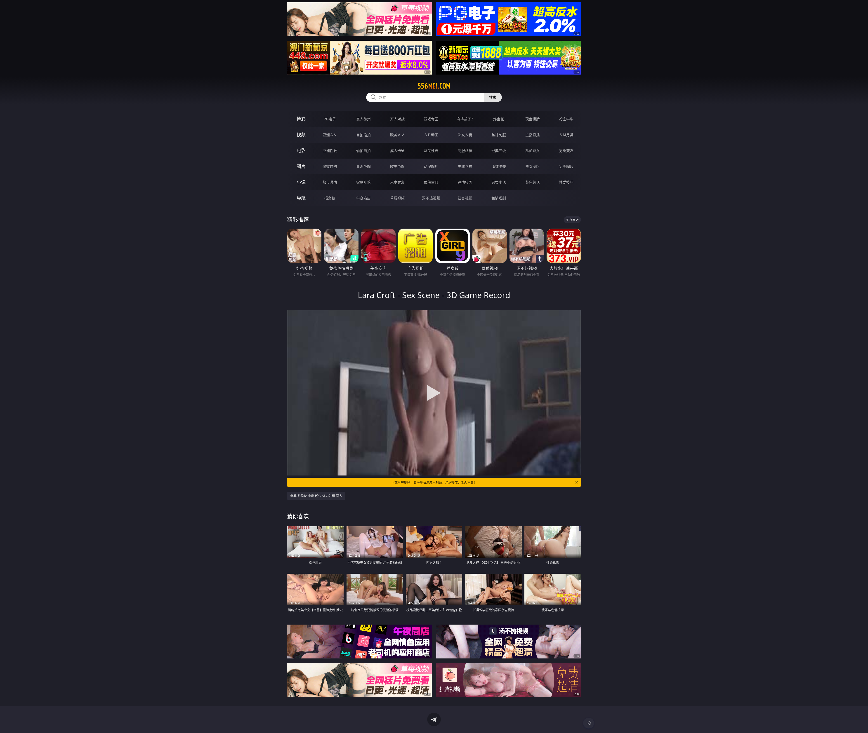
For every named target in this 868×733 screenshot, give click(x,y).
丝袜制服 (498, 134)
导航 (301, 198)
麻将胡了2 (465, 119)
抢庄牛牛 (566, 119)
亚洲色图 (363, 166)
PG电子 (330, 119)
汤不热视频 (431, 198)
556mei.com (434, 85)
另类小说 (498, 182)
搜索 (492, 97)
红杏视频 (465, 198)
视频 (301, 135)
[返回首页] (588, 723)
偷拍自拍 (363, 150)
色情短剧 (498, 198)
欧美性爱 (431, 150)
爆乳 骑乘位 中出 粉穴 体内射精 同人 (316, 496)
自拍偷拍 (363, 134)
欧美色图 (397, 166)
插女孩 (329, 198)
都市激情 (330, 182)
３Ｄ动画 (431, 134)
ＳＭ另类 (566, 134)
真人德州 (363, 119)
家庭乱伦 (363, 182)
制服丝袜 (465, 150)
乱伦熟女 (532, 150)
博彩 (301, 119)
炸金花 (498, 119)
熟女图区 (532, 166)
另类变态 (566, 150)
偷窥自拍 (330, 166)
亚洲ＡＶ (330, 134)
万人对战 (397, 119)
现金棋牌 (532, 119)
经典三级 (498, 150)
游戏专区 (431, 119)
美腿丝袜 (465, 166)
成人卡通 (397, 150)
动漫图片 (431, 166)
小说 (301, 182)
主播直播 (532, 134)
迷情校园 (465, 182)
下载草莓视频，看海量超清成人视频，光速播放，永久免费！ (434, 482)
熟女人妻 (465, 134)
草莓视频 (397, 198)
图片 (301, 166)
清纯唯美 (498, 166)
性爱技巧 (566, 182)
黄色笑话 (532, 182)
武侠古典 (431, 182)
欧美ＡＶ (397, 134)
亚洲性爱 (330, 150)
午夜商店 (363, 198)
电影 (301, 151)
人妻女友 (397, 182)
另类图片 (566, 166)
